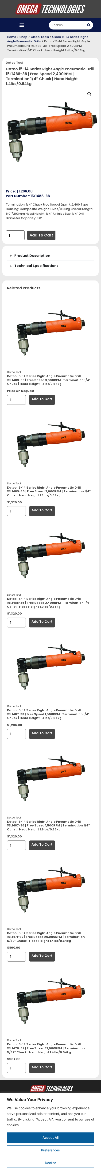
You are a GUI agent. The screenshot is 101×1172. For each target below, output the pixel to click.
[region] (50, 1132)
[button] (22, 25)
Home (11, 37)
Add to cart (41, 235)
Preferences (50, 1150)
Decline (50, 1163)
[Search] (88, 25)
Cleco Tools (40, 37)
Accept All (50, 1137)
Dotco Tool (14, 63)
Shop (23, 37)
